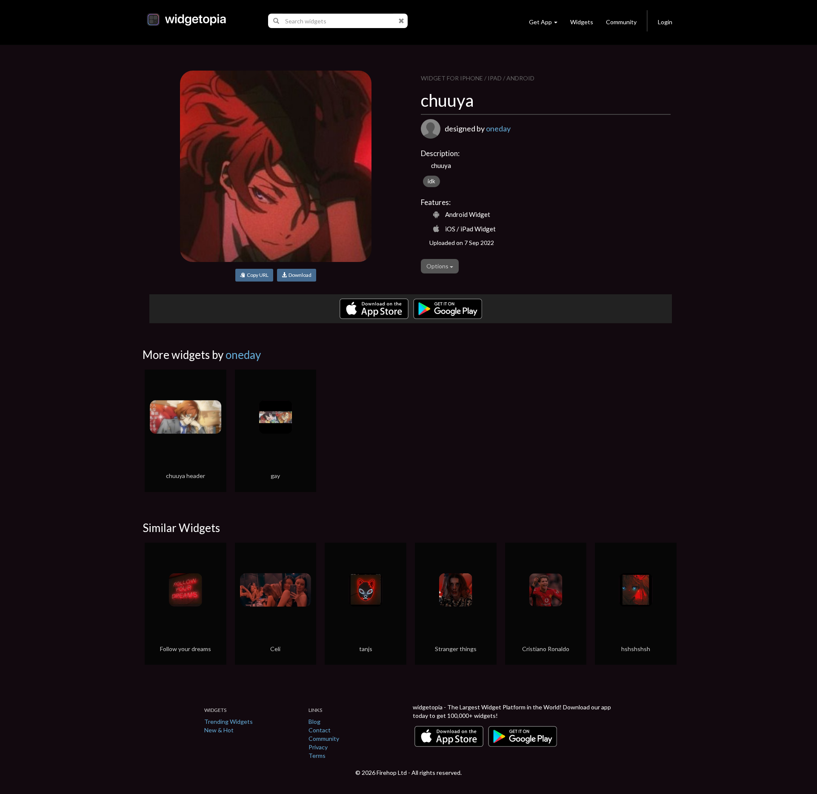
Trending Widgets (228, 721)
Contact (320, 730)
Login (665, 22)
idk (431, 181)
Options (438, 266)
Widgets (581, 22)
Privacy (318, 747)
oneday (498, 128)
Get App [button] (540, 22)
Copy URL (257, 275)
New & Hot (219, 730)
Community (621, 22)
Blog (314, 721)
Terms (317, 755)
